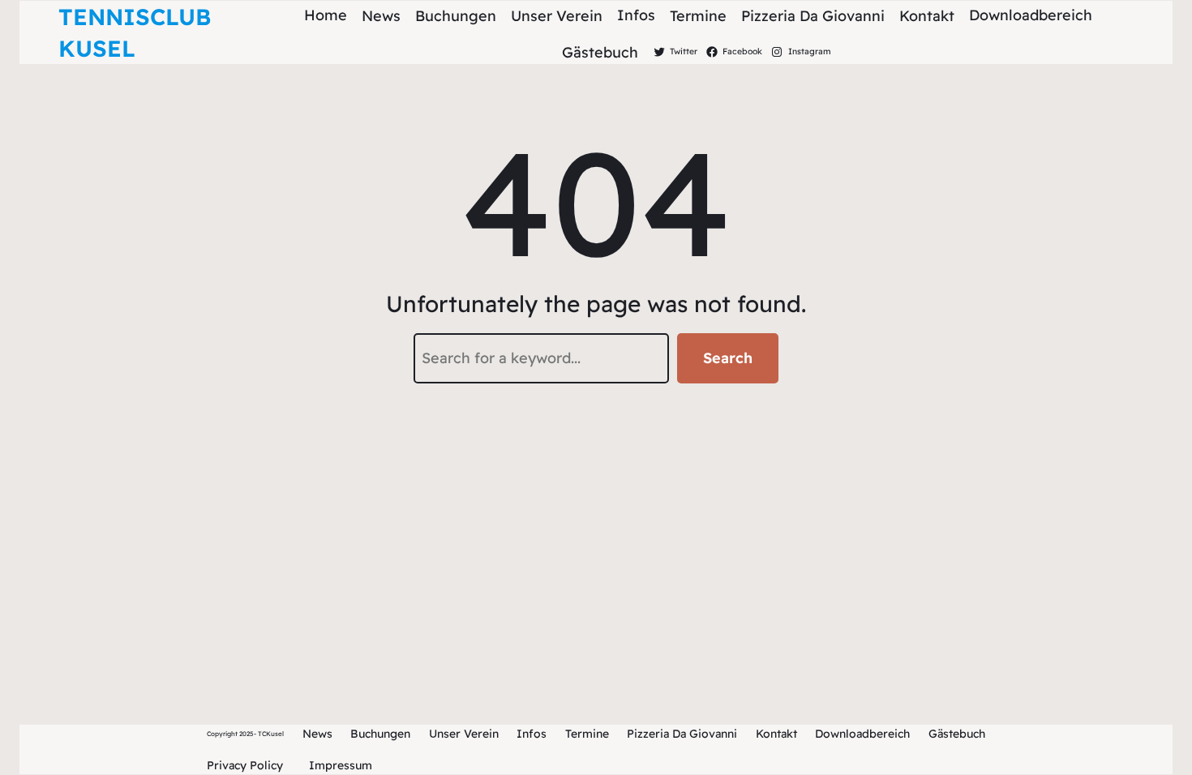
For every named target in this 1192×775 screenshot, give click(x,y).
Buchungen (380, 733)
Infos (532, 733)
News (317, 733)
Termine (587, 733)
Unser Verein (464, 733)
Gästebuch (956, 733)
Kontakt (776, 733)
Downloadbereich (862, 733)
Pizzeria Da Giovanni (682, 733)
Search (728, 358)
